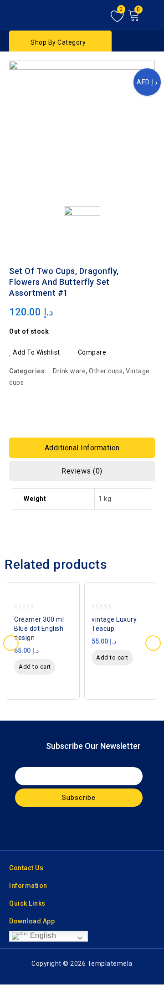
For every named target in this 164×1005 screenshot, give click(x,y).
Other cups (106, 371)
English (42, 935)
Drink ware (69, 371)
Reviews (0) (82, 471)
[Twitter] (73, 828)
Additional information (82, 447)
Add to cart (35, 666)
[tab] (82, 447)
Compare (92, 352)
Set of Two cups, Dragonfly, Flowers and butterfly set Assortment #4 (137, 263)
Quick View (70, 597)
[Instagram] (91, 828)
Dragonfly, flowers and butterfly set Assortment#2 (149, 263)
